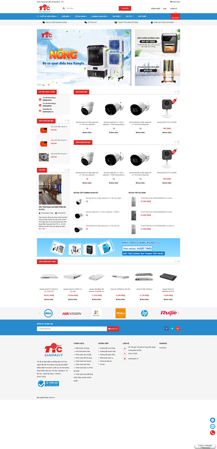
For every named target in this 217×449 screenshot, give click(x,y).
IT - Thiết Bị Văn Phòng (46, 16)
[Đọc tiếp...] (42, 229)
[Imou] (120, 313)
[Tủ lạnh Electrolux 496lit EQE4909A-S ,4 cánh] (134, 202)
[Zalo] (212, 426)
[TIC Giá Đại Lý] (53, 350)
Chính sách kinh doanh (83, 361)
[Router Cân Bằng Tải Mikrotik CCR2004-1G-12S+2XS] (97, 277)
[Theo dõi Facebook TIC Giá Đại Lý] (166, 328)
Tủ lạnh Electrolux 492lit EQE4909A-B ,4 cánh (156, 212)
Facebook (162, 348)
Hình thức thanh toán (83, 351)
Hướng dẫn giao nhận (107, 355)
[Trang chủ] (44, 8)
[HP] (144, 313)
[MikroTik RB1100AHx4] (144, 277)
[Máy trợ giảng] (108, 247)
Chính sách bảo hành (83, 364)
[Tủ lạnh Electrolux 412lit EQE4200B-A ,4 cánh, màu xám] (134, 229)
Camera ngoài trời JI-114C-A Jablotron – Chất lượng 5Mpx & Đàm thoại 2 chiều (113, 124)
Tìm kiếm (124, 8)
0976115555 (132, 354)
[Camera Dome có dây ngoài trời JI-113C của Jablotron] (87, 108)
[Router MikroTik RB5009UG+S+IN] (168, 277)
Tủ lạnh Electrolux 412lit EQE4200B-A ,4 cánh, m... (158, 226)
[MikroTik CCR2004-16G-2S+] (120, 277)
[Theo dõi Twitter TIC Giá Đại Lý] (172, 328)
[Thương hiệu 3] (96, 313)
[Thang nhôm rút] (157, 72)
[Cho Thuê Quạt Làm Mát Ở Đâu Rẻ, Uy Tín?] (50, 189)
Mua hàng (88, 132)
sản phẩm (175, 18)
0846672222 (47, 100)
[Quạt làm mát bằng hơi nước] (84, 57)
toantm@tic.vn (48, 112)
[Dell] (48, 313)
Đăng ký (173, 9)
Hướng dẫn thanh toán (108, 351)
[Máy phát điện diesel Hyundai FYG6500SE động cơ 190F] (44, 144)
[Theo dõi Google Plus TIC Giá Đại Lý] (178, 328)
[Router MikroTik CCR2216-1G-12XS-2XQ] (49, 277)
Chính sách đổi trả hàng (84, 358)
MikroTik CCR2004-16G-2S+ (120, 289)
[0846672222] (212, 432)
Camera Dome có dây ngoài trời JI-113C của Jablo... (104, 198)
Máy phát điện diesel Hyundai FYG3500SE (65, 127)
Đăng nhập (155, 9)
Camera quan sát (99, 16)
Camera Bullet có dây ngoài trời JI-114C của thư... (103, 226)
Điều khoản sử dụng (82, 348)
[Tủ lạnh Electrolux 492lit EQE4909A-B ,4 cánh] (134, 216)
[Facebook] (212, 420)
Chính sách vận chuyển (83, 355)
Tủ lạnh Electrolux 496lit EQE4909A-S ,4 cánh (156, 198)
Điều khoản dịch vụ (106, 358)
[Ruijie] (168, 313)
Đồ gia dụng (80, 16)
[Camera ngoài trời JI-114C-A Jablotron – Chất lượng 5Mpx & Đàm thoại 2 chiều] (113, 108)
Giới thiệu (142, 16)
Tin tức (129, 16)
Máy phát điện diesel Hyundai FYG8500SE (65, 154)
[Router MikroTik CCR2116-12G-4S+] (73, 277)
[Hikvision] (72, 313)
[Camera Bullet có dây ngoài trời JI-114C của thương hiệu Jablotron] (140, 108)
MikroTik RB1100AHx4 (144, 289)
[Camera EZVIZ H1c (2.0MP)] (166, 108)
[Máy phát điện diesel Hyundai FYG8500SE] (44, 157)
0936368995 (47, 106)
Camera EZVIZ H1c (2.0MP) (167, 122)
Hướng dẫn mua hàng (107, 348)
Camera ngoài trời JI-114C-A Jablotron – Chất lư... (103, 212)
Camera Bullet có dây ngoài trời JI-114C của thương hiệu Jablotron (140, 124)
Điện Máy (66, 16)
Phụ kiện (116, 16)
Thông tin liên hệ (105, 361)
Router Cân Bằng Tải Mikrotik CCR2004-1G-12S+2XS (96, 291)
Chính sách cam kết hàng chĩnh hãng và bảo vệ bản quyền (83, 377)
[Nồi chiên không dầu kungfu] (157, 43)
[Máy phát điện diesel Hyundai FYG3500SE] (44, 130)
